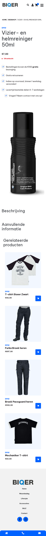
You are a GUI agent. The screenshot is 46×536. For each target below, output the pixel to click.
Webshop (12, 20)
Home (4, 20)
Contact (24, 513)
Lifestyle (24, 499)
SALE (24, 508)
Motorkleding (24, 494)
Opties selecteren (38, 298)
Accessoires (24, 503)
